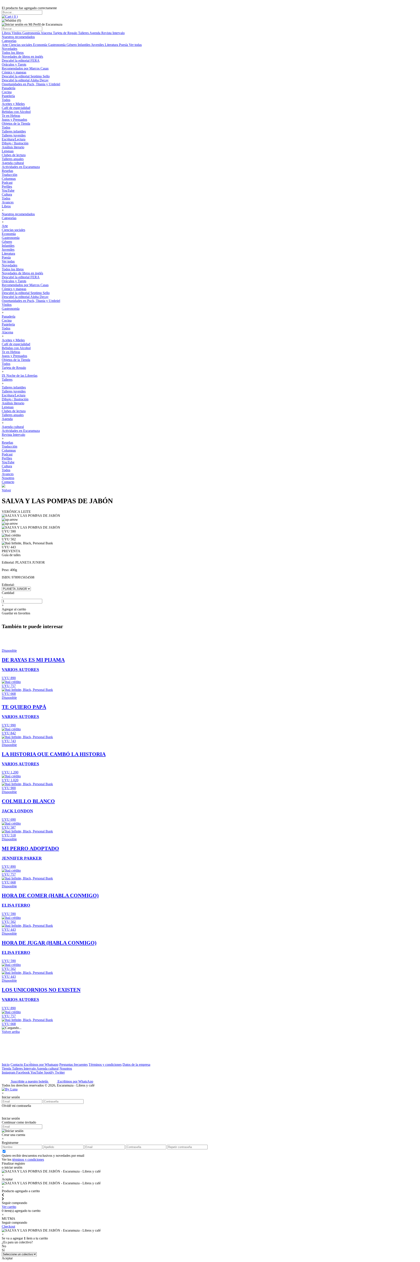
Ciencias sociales (21, 45)
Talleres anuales (13, 159)
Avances (8, 202)
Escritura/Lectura (13, 139)
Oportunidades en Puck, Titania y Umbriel (31, 84)
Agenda (95, 33)
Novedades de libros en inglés (22, 56)
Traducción (9, 175)
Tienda (7, 1068)
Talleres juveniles (14, 135)
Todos (6, 100)
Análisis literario (13, 147)
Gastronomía (31, 33)
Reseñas (7, 171)
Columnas (9, 179)
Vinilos (17, 33)
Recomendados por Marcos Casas (25, 68)
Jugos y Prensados (14, 119)
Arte (5, 45)
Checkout (8, 1226)
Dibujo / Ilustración (15, 143)
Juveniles (98, 45)
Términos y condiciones (105, 1064)
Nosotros (8, 478)
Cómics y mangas (14, 72)
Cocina (7, 92)
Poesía (124, 45)
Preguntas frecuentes (73, 1064)
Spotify (49, 1072)
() (14, 16)
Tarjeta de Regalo (65, 33)
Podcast (7, 182)
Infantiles (84, 45)
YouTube (8, 190)
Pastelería (8, 96)
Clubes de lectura (14, 155)
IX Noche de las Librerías (19, 375)
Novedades (9, 49)
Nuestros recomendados (18, 37)
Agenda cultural (13, 163)
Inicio (6, 1064)
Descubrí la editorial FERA (21, 60)
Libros (7, 33)
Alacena (47, 33)
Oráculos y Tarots (14, 64)
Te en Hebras (11, 115)
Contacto (8, 482)
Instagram (9, 1072)
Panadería (8, 88)
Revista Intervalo (113, 33)
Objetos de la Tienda (16, 123)
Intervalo (30, 1068)
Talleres (83, 33)
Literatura (112, 45)
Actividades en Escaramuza (21, 167)
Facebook (23, 1072)
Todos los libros (13, 52)
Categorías (9, 41)
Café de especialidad (16, 108)
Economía (40, 45)
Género (72, 45)
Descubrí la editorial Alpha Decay (25, 80)
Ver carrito (9, 1207)
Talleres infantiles (14, 131)
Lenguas (8, 151)
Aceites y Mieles (13, 104)
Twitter (60, 1072)
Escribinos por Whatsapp (41, 1064)
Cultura (7, 194)
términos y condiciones (28, 1159)
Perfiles (7, 186)
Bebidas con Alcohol (16, 112)
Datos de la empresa (136, 1064)
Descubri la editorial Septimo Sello (26, 76)
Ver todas (135, 45)
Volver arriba (11, 1032)
